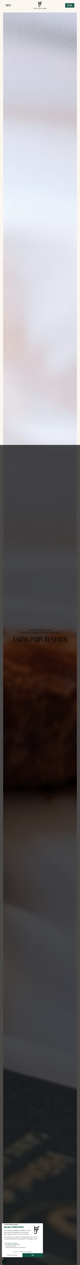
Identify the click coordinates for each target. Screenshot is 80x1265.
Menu (8, 5)
